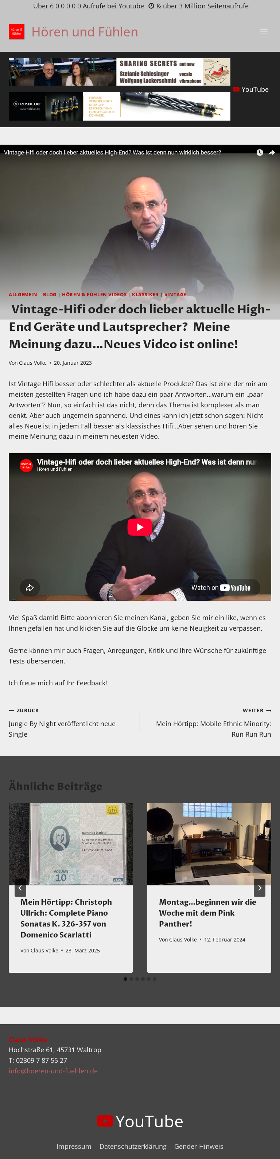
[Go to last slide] (20, 888)
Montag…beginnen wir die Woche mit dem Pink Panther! (207, 913)
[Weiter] (259, 888)
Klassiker (145, 294)
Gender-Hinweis (198, 1146)
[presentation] (71, 844)
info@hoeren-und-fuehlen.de (53, 1070)
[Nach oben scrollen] (261, 1147)
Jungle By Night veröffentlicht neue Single (62, 723)
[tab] (125, 979)
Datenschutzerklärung (133, 1146)
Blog (50, 294)
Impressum (74, 1146)
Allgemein (23, 294)
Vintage (175, 294)
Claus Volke (33, 362)
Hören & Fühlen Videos (94, 294)
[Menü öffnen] (263, 31)
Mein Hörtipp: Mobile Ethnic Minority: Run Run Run (213, 723)
